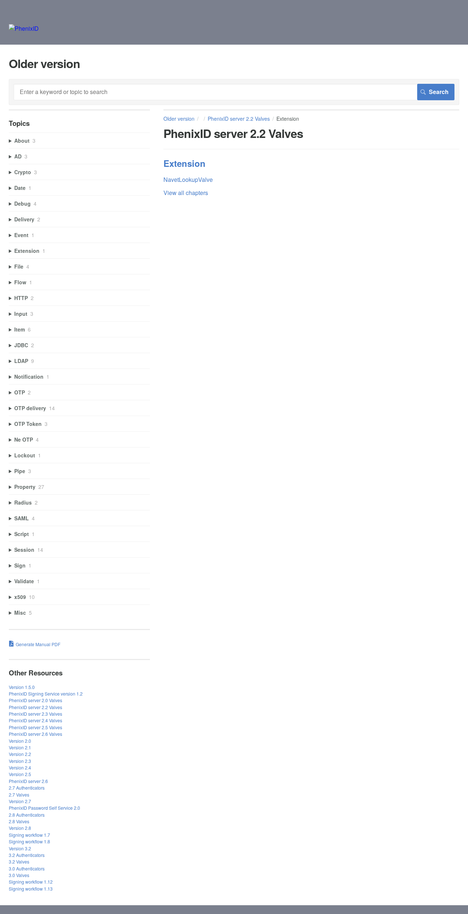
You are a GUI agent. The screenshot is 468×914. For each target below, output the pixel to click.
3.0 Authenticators (27, 868)
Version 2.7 (20, 801)
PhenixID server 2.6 (28, 781)
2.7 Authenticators (27, 787)
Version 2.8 (20, 828)
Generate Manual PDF (38, 644)
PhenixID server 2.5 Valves (35, 727)
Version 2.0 (20, 741)
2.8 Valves (19, 821)
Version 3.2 (20, 848)
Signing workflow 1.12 (31, 882)
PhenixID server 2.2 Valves (239, 118)
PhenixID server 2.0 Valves (35, 700)
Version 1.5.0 (22, 687)
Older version (179, 118)
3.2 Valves (19, 861)
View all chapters (185, 192)
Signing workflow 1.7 (29, 835)
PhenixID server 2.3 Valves (35, 714)
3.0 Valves (19, 875)
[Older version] (24, 28)
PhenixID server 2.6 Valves (35, 734)
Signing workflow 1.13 (31, 888)
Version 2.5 (20, 774)
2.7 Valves (19, 794)
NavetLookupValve (188, 179)
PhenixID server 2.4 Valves (35, 720)
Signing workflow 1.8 (29, 841)
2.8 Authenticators (27, 815)
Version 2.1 (20, 747)
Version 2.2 (20, 754)
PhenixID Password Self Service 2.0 (44, 808)
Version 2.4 (20, 767)
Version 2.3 (20, 761)
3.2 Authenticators (27, 855)
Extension (184, 163)
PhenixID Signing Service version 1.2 (46, 693)
